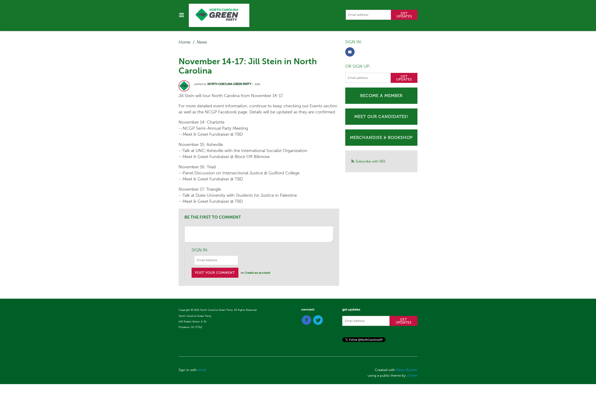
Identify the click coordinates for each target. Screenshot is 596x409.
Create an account (257, 272)
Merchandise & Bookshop (381, 137)
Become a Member (381, 95)
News (202, 42)
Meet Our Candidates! (381, 116)
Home (184, 42)
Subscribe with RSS (370, 161)
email (202, 370)
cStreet (411, 375)
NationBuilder (406, 370)
